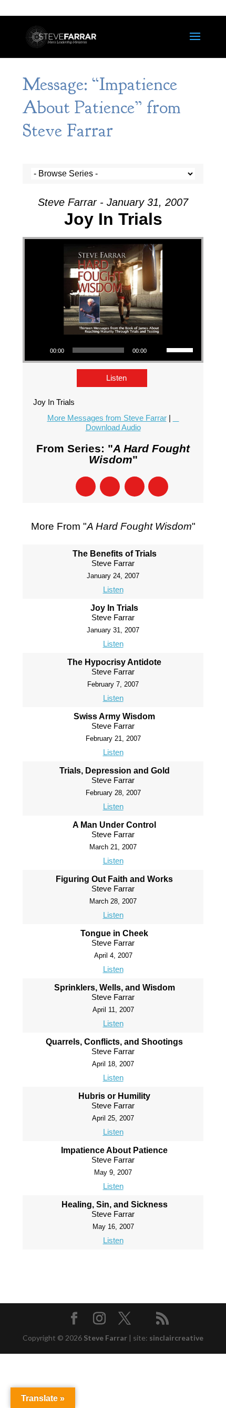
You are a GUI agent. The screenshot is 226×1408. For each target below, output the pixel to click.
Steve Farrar (105, 1337)
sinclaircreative (176, 1337)
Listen (116, 377)
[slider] (181, 349)
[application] (113, 350)
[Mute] (158, 350)
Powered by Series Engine (113, 1270)
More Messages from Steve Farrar (107, 417)
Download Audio (113, 427)
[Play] (38, 350)
